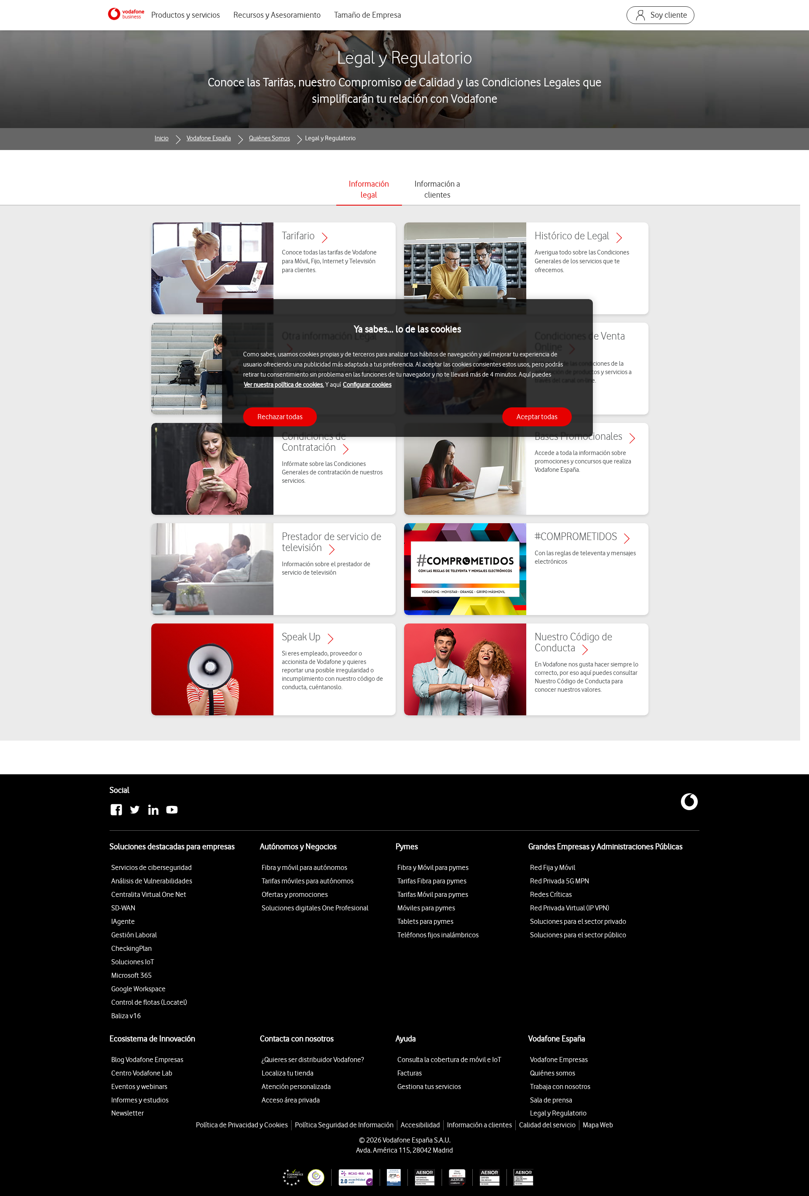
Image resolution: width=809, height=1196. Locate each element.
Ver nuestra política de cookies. (284, 384)
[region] (407, 368)
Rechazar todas (280, 416)
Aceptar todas (537, 416)
